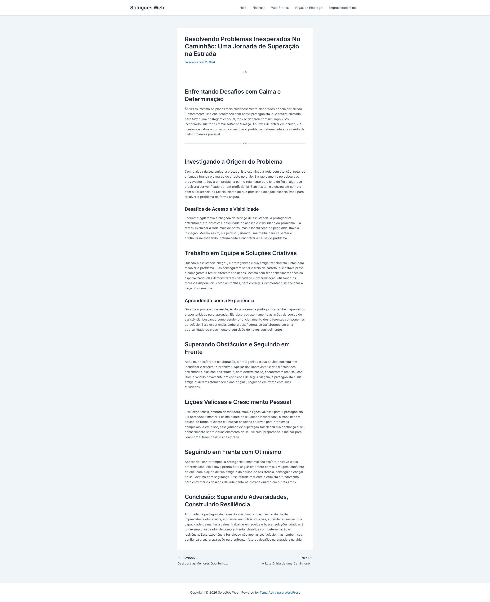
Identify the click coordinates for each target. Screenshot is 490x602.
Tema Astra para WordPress (280, 592)
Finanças (258, 8)
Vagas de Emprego (308, 8)
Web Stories (280, 8)
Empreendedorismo (342, 8)
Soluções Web (147, 8)
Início (242, 8)
